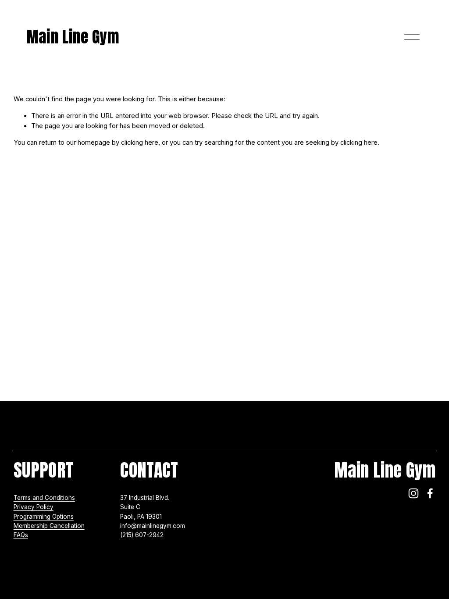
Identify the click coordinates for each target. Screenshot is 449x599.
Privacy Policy (33, 506)
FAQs (21, 534)
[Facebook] (430, 493)
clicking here (139, 142)
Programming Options (44, 516)
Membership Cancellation (49, 525)
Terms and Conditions (44, 497)
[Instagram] (413, 493)
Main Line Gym (73, 37)
